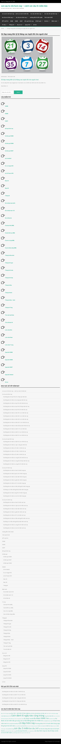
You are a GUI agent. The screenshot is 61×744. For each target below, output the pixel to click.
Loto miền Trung (9, 344)
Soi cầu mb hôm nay (35, 13)
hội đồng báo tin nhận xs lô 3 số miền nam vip (14, 515)
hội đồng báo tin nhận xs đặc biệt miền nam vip (14, 508)
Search (18, 92)
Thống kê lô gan (9, 262)
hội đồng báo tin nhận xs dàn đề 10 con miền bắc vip (16, 422)
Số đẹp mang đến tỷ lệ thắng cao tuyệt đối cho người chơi (20, 80)
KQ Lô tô (19, 24)
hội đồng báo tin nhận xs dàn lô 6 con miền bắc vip (15, 435)
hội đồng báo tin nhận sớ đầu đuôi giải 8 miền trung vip (16, 486)
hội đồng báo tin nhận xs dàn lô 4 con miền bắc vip (15, 432)
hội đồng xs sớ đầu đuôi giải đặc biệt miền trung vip (15, 489)
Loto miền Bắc (8, 330)
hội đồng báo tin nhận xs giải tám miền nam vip (14, 512)
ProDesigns (57, 741)
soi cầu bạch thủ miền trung (10, 731)
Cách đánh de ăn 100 (6, 716)
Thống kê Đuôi (8, 292)
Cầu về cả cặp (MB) (9, 240)
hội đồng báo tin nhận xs (33, 720)
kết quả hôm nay (29, 21)
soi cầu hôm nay (39, 731)
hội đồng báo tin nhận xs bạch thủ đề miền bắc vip (15, 403)
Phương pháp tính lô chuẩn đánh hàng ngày (47, 723)
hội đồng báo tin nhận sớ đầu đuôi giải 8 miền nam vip (16, 518)
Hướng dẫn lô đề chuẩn (36, 17)
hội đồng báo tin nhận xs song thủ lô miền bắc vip (15, 464)
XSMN (16, 21)
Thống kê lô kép (9, 277)
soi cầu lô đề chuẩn (6, 732)
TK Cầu (4, 24)
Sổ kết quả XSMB (9, 136)
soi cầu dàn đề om (30, 731)
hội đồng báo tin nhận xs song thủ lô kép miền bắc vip (16, 460)
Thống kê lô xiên (9, 270)
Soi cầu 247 (34, 728)
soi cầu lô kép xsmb (51, 731)
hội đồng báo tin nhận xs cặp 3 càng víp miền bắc (15, 444)
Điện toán (54, 21)
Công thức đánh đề (48, 716)
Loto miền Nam (9, 337)
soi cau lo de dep (30, 725)
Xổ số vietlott (6, 569)
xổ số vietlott (8, 158)
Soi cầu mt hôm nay (7, 17)
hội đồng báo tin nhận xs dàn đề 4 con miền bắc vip (15, 413)
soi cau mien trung (10, 728)
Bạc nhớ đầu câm (42, 713)
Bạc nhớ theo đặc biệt (34, 713)
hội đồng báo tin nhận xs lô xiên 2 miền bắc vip (14, 448)
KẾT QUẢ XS (5, 21)
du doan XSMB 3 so (41, 718)
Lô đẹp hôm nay (27, 723)
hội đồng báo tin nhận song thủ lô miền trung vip (15, 492)
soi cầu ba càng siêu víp (45, 728)
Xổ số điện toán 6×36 (8, 592)
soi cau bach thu (23, 726)
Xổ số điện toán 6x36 (10, 203)
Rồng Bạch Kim (5, 726)
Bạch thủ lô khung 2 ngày (6, 713)
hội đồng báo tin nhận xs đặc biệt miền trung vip (14, 476)
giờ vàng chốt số (19, 720)
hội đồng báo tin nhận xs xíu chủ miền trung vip (14, 496)
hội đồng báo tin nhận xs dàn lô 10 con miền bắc (15, 429)
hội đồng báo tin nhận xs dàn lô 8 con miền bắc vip (15, 441)
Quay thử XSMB (9, 352)
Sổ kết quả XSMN (9, 143)
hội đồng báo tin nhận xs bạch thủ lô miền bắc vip (15, 409)
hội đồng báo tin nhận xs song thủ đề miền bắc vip (15, 457)
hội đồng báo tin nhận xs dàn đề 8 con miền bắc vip (15, 419)
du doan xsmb (28, 718)
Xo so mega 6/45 (9, 165)
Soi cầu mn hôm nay (21, 17)
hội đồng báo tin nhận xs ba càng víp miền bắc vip (15, 400)
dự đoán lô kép (52, 718)
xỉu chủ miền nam (26, 732)
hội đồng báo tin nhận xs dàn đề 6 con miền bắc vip (15, 416)
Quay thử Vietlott (9, 374)
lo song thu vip (46, 720)
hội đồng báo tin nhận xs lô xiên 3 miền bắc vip (14, 451)
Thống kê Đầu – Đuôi (10, 300)
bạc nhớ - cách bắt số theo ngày (20, 713)
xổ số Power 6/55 (9, 173)
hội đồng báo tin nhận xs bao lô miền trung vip (14, 470)
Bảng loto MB (6, 655)
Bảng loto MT (6, 659)
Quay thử (27, 24)
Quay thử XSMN (9, 359)
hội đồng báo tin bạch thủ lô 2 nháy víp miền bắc (15, 396)
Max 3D (7, 180)
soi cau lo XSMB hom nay (46, 726)
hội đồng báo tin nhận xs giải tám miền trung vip (14, 480)
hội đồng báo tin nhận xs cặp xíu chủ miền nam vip (15, 505)
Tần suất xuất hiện (9, 315)
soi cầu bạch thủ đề (21, 731)
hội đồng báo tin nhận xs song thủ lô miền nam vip (15, 524)
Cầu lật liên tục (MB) (10, 233)
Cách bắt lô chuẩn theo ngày (52, 713)
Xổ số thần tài (8, 218)
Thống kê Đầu (8, 285)
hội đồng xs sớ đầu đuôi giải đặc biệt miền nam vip (15, 521)
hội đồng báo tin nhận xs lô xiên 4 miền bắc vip (14, 454)
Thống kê (11, 24)
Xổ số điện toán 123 (10, 210)
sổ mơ (35, 24)
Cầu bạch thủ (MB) (9, 225)
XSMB (11, 21)
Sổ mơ (6, 382)
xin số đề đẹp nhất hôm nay (17, 732)
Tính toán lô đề (48, 17)
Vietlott (46, 21)
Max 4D (7, 188)
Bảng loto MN (6, 662)
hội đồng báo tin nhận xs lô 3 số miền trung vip (14, 483)
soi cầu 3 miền (21, 728)
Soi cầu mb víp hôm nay (50, 13)
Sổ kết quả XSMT (9, 150)
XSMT (21, 21)
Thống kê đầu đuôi (9, 255)
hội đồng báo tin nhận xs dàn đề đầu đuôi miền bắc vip (16, 425)
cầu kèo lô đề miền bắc (9, 718)
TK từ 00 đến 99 (9, 322)
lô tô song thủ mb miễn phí (13, 723)
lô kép (54, 720)
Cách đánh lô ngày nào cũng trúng (27, 715)
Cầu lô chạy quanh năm (19, 718)
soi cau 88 (17, 725)
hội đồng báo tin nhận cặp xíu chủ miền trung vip (15, 473)
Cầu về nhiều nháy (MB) (10, 248)
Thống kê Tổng (8, 307)
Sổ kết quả (38, 21)
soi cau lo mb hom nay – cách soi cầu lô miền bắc (24, 6)
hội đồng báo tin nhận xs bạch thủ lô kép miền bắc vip (16, 406)
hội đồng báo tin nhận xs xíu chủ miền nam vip (14, 528)
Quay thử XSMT (9, 367)
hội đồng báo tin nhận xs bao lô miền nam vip (14, 502)
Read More (3, 86)
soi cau (12, 726)
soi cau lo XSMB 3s (37, 725)
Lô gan (51, 720)
